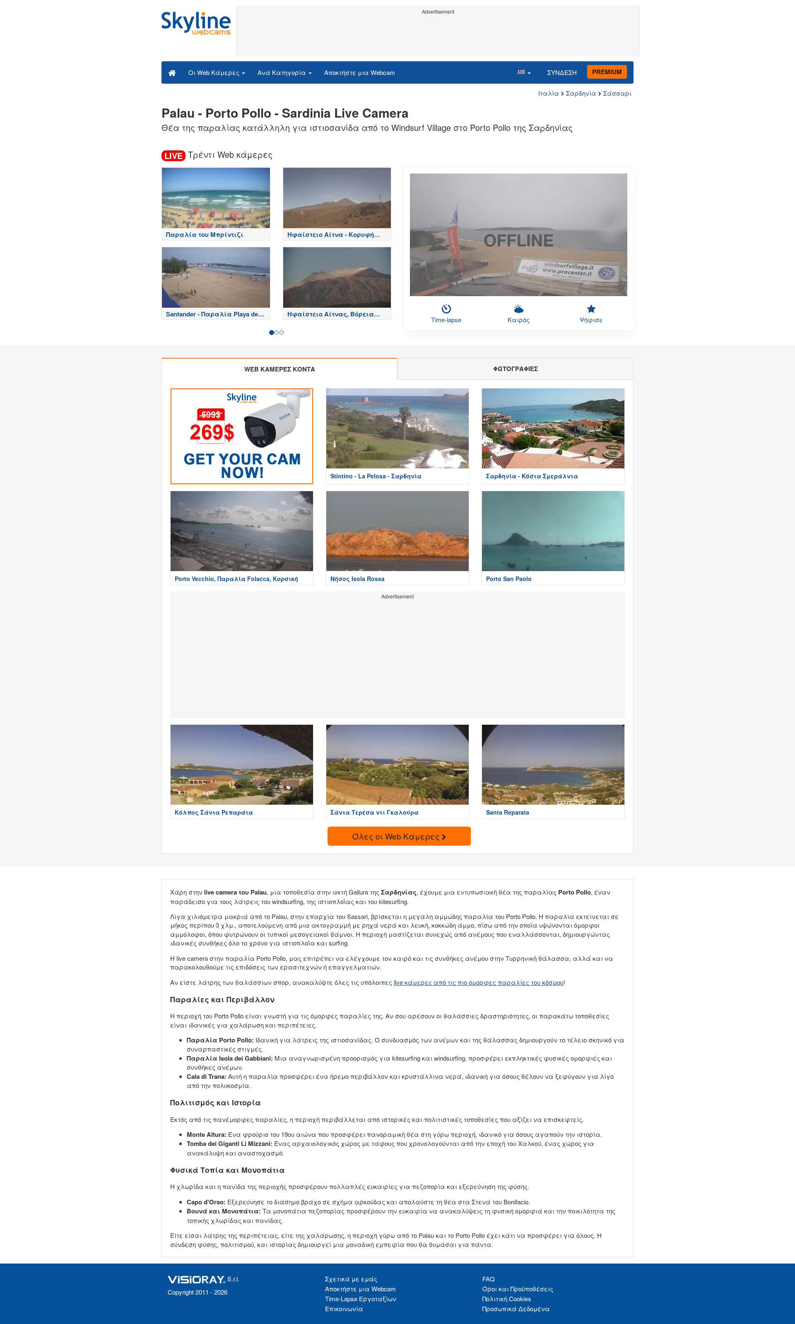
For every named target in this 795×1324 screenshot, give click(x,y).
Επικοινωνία (344, 1308)
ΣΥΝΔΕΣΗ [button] (562, 72)
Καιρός (519, 319)
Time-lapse (446, 319)
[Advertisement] (437, 36)
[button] (524, 72)
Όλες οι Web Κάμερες (397, 836)
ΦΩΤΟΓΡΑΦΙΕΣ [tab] (515, 368)
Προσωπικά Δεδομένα (516, 1308)
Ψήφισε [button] (591, 319)
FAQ (488, 1278)
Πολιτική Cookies (506, 1298)
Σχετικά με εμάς (351, 1278)
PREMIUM (607, 71)
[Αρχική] (172, 72)
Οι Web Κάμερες (214, 72)
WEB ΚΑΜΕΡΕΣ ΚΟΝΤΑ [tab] (279, 369)
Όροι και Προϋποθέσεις (517, 1288)
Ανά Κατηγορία (283, 72)
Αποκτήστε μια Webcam (359, 72)
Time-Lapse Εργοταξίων (360, 1298)
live (398, 982)
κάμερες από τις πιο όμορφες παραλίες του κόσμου (483, 982)
